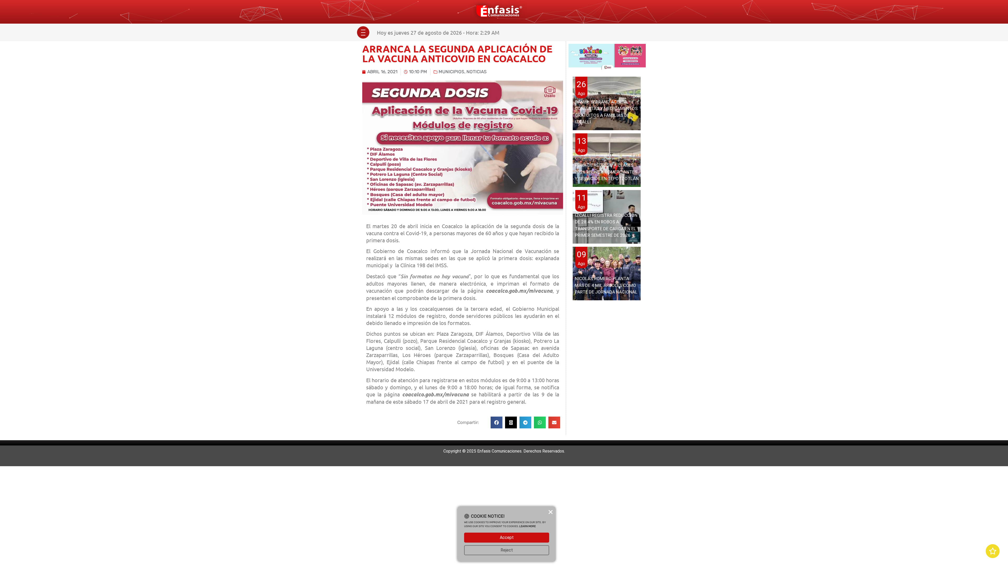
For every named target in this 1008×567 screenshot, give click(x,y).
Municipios (451, 71)
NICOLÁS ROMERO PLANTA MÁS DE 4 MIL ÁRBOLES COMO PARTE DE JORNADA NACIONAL (606, 285)
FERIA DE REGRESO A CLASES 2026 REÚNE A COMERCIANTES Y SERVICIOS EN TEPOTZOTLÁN (607, 171)
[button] (496, 422)
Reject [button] (507, 550)
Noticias (476, 71)
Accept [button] (507, 537)
